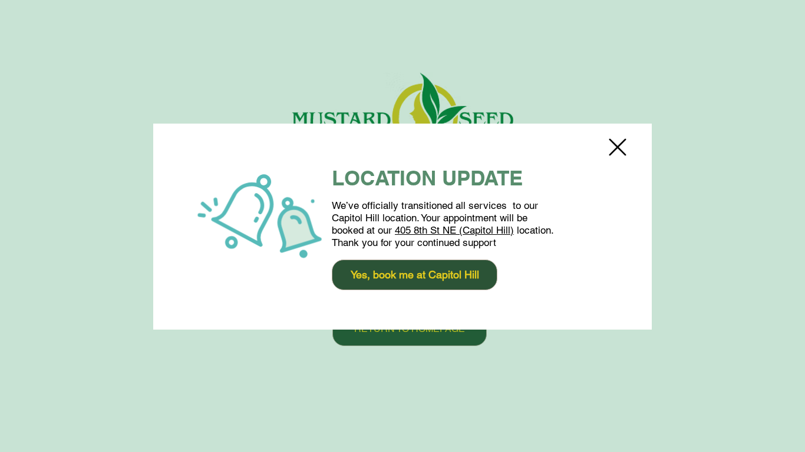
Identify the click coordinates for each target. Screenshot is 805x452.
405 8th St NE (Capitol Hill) (454, 230)
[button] (617, 147)
